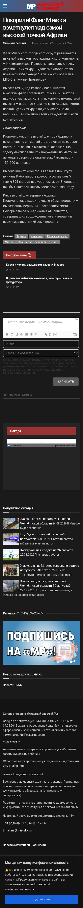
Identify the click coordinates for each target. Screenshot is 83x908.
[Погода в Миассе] (41, 440)
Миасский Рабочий (14, 43)
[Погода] (14, 445)
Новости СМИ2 (12, 685)
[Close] (78, 859)
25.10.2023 (13, 287)
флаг (54, 242)
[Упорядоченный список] (26, 334)
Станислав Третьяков (32, 242)
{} (50, 334)
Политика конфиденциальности (24, 845)
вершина (37, 236)
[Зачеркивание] (21, 334)
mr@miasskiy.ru (21, 830)
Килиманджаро (57, 236)
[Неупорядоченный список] (31, 334)
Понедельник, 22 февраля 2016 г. (52, 43)
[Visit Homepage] (44, 6)
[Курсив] (11, 334)
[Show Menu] (5, 6)
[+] (55, 334)
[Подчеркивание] (16, 334)
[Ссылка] (45, 334)
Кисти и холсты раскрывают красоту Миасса (35, 264)
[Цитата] (35, 334)
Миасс (9, 242)
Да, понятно (41, 899)
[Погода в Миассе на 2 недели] (64, 445)
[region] (41, 882)
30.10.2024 (13, 270)
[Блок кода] (40, 334)
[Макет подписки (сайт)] (41, 642)
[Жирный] (6, 334)
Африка (21, 236)
